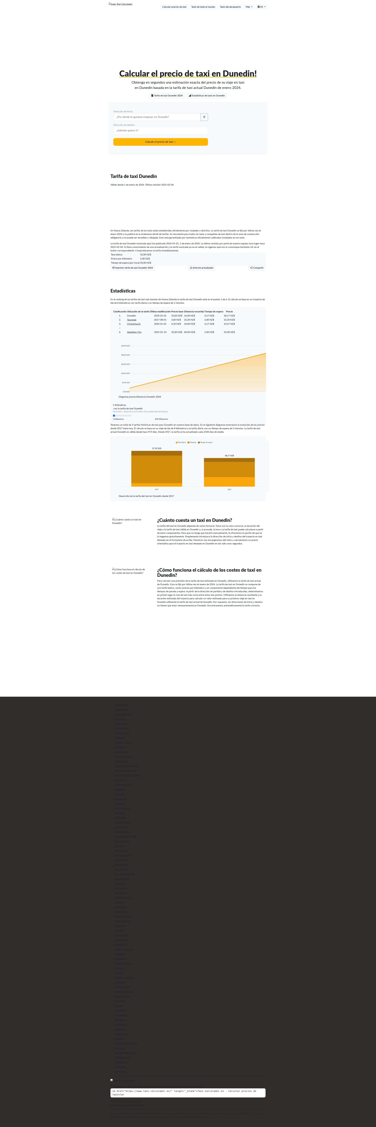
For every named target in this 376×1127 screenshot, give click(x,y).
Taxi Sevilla (120, 1010)
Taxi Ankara (120, 719)
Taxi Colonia (120, 780)
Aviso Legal (116, 1105)
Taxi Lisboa (120, 883)
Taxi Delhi (119, 794)
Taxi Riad (119, 973)
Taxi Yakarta (120, 1062)
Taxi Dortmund (122, 808)
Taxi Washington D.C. (125, 1053)
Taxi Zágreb (120, 1067)
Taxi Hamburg (121, 841)
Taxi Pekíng (120, 959)
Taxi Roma (119, 982)
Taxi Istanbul (120, 865)
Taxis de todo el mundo (203, 7)
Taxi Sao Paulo (121, 996)
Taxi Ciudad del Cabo (125, 771)
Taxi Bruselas (121, 752)
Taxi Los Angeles (122, 897)
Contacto (127, 1105)
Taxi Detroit (120, 799)
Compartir (258, 268)
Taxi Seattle (120, 1001)
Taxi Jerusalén (121, 869)
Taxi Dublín (120, 818)
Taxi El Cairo (120, 827)
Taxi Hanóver (121, 850)
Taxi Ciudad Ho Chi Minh (127, 775)
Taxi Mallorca (121, 912)
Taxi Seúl (119, 1006)
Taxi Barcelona (121, 733)
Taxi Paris (119, 954)
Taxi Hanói (119, 846)
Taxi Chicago (120, 761)
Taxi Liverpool (121, 888)
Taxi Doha (119, 803)
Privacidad (138, 1105)
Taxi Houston (121, 860)
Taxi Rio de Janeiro (124, 977)
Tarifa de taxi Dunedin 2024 (168, 95)
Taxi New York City (124, 949)
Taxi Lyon (119, 902)
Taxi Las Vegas (121, 879)
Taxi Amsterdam (122, 714)
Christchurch (134, 324)
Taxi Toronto (120, 1034)
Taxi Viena (119, 1048)
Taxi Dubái (119, 813)
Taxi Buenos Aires (123, 756)
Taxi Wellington (122, 1057)
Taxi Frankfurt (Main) (125, 836)
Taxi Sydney (120, 1020)
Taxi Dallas (119, 789)
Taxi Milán (119, 930)
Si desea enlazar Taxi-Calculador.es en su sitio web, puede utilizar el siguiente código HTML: (157, 1086)
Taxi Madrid (120, 907)
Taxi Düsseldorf (122, 822)
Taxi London (120, 893)
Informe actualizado (202, 268)
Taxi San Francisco (123, 992)
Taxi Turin (119, 1039)
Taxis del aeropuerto (230, 7)
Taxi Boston (120, 747)
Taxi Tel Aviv (120, 1024)
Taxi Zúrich (120, 1071)
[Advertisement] (188, 35)
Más (248, 7)
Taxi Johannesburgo (124, 874)
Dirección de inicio (123, 111)
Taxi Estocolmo (122, 832)
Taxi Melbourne (122, 921)
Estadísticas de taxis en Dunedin (208, 95)
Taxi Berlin (119, 738)
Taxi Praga (119, 968)
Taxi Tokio (119, 1029)
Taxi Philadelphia (123, 963)
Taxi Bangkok (121, 728)
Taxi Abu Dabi (121, 705)
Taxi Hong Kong (122, 855)
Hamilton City (134, 332)
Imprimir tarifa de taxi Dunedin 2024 (134, 268)
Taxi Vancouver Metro (125, 1043)
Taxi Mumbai (121, 940)
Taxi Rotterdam (122, 987)
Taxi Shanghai (121, 1015)
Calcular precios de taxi (174, 7)
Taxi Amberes (121, 709)
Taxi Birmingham (122, 742)
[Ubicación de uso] (204, 117)
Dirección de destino (124, 125)
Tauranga (131, 320)
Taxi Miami (120, 926)
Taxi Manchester (122, 916)
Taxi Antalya (120, 724)
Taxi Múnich (120, 945)
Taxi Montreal (121, 935)
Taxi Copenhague (123, 785)
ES (262, 7)
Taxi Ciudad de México (126, 766)
